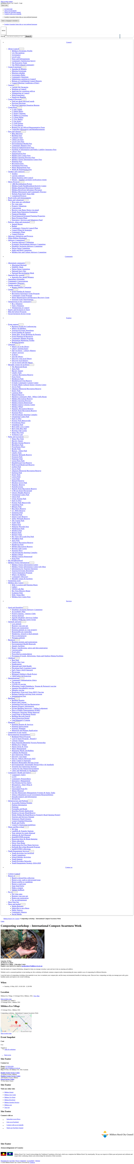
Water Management (19, 749)
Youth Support (17, 859)
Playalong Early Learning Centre (24, 668)
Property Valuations (19, 206)
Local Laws (16, 57)
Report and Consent (19, 702)
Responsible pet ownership (22, 632)
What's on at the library (20, 347)
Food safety (16, 652)
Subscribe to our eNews (20, 908)
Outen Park (16, 497)
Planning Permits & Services (22, 724)
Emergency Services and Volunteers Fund (27, 220)
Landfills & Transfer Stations (23, 831)
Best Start (15, 660)
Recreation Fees (18, 163)
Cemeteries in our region (17, 732)
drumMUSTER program (21, 837)
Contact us (68, 867)
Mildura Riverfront (9, 1100)
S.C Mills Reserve (18, 511)
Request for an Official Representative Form (28, 127)
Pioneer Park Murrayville (21, 421)
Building (11, 698)
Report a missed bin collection (23, 878)
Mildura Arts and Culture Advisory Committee (29, 252)
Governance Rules (18, 75)
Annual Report (17, 224)
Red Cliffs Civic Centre (20, 427)
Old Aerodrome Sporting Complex (24, 415)
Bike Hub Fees (17, 134)
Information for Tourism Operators (25, 569)
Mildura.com (8, 1105)
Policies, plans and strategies (19, 222)
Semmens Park (17, 513)
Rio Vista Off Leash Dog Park (23, 537)
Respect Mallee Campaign (21, 287)
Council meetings (14, 67)
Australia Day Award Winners (23, 277)
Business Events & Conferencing (24, 326)
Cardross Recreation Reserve (22, 375)
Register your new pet (20, 626)
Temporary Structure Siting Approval (25, 712)
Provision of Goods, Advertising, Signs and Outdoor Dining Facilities (37, 656)
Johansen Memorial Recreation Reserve (26, 389)
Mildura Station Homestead (22, 403)
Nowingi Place (17, 413)
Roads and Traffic (18, 823)
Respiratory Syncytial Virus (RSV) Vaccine (28, 692)
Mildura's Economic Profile (22, 51)
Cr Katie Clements (19, 113)
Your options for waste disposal (23, 833)
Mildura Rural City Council (11, 918)
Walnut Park (16, 525)
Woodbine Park (17, 539)
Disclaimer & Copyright (8, 1161)
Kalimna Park (17, 473)
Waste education (18, 841)
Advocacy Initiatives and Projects (20, 236)
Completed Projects (19, 196)
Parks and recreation (15, 437)
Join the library (17, 357)
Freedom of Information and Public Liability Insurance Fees (34, 150)
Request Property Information (23, 706)
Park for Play (17, 419)
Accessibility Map (18, 612)
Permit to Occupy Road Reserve (23, 813)
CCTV (14, 777)
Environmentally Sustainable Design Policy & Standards (33, 765)
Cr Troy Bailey (17, 119)
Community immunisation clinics (24, 680)
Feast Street (16, 377)
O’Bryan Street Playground (22, 491)
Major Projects (13, 182)
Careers (11, 85)
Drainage (15, 807)
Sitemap (37, 1161)
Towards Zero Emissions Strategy (24, 767)
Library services (18, 353)
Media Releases (17, 906)
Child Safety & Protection (21, 676)
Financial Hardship (19, 214)
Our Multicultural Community (23, 65)
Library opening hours (20, 349)
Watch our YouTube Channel (15, 1128)
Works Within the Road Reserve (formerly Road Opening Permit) (36, 815)
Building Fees (17, 136)
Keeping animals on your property (24, 630)
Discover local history (20, 361)
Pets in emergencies (19, 636)
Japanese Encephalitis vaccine (23, 688)
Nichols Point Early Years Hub (23, 194)
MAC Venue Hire (18, 595)
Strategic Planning (18, 728)
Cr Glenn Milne (17, 117)
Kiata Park (16, 559)
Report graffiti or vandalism (22, 882)
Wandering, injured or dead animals (25, 634)
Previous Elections (19, 103)
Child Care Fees (18, 140)
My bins (15, 829)
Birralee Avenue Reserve (21, 443)
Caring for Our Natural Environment (25, 769)
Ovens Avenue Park (19, 499)
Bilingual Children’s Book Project (24, 674)
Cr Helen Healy (17, 111)
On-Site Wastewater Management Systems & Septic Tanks (33, 793)
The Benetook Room (19, 367)
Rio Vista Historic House (21, 591)
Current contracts (18, 176)
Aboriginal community (16, 263)
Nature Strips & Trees (20, 747)
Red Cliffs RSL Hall (19, 429)
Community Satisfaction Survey (24, 61)
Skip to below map (6, 999)
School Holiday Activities (21, 857)
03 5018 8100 (9, 1066)
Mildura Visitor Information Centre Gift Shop (29, 567)
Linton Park (16, 477)
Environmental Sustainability (19, 735)
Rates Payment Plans (19, 218)
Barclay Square (17, 371)
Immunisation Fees (19, 154)
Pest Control (16, 787)
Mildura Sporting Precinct (21, 401)
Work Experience (18, 95)
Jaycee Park (16, 387)
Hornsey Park (17, 535)
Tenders (15, 174)
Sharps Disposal (18, 791)
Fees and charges (14, 131)
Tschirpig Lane (17, 435)
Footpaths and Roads (19, 809)
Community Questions (20, 77)
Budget (14, 226)
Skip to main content (7, 1)
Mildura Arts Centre (15, 583)
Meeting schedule (18, 73)
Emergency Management (21, 781)
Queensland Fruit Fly (19, 789)
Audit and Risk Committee (22, 250)
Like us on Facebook (13, 1122)
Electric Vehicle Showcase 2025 (23, 759)
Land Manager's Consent (21, 720)
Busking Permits (18, 342)
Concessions (16, 208)
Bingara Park (16, 533)
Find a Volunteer (18, 306)
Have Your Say (13, 902)
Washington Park (18, 529)
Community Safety (19, 775)
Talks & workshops (10, 1049)
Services (69, 601)
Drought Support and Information (24, 797)
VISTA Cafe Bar (18, 589)
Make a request (17, 888)
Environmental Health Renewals (24, 644)
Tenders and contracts (16, 172)
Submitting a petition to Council (24, 79)
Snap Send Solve (18, 886)
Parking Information (19, 805)
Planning (11, 722)
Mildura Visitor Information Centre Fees (27, 159)
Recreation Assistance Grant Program (26, 293)
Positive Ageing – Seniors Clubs (24, 614)
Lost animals (16, 624)
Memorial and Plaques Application (25, 730)
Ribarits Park (17, 507)
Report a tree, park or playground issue (26, 880)
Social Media (17, 914)
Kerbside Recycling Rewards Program (26, 847)
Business (11, 640)
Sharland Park (17, 515)
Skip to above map (6, 1033)
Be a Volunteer (17, 304)
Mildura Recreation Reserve (22, 399)
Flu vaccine (16, 682)
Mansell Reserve (18, 395)
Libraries (11, 344)
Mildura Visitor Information (18, 563)
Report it (11, 876)
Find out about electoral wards (23, 101)
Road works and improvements (19, 198)
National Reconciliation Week (23, 273)
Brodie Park (16, 449)
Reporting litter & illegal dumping (24, 839)
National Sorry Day (19, 271)
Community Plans (18, 232)
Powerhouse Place (18, 423)
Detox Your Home (18, 843)
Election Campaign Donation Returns (25, 105)
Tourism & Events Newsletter (23, 330)
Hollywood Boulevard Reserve (23, 465)
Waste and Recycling (16, 827)
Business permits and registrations (24, 642)
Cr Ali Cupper (17, 109)
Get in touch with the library (22, 363)
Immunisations (13, 678)
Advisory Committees (16, 240)
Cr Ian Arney (16, 121)
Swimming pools (14, 581)
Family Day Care (18, 662)
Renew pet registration (20, 628)
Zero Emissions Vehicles (21, 755)
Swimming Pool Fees (20, 165)
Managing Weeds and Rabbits (23, 751)
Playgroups (16, 672)
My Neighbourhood (15, 560)
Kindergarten (17, 664)
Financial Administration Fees (23, 148)
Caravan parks (17, 650)
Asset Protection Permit (20, 718)
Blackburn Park (17, 445)
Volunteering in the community (19, 302)
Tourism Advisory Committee (23, 242)
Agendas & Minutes (19, 69)
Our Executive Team (19, 63)
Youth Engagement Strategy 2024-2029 (26, 863)
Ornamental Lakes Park (20, 417)
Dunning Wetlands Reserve (22, 455)
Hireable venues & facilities (18, 365)
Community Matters (19, 912)
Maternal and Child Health (22, 666)
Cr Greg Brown (17, 125)
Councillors (12, 107)
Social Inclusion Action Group (19, 314)
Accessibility (30, 1161)
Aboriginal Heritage (19, 265)
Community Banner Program (22, 338)
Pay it (10, 892)
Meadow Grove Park (19, 483)
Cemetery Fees (17, 138)
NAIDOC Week (17, 267)
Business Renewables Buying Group (25, 763)
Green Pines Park (18, 461)
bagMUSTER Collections (21, 849)
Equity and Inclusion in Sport (19, 310)
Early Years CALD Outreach (22, 670)
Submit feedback (18, 890)
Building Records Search (21, 716)
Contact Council (14, 874)
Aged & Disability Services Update (25, 618)
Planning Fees (17, 161)
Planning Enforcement (20, 726)
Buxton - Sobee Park (19, 451)
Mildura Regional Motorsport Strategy (26, 188)
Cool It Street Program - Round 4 (24, 739)
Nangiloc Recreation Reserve (22, 409)
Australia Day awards (16, 275)
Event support (13, 324)
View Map (36, 996)
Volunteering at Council (20, 93)
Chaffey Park (17, 373)
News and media (14, 904)
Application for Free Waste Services (25, 845)
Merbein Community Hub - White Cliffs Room (29, 397)
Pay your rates (17, 204)
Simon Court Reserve (20, 517)
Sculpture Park (17, 593)
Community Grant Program (22, 295)
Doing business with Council (22, 178)
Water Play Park (18, 433)
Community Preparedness (21, 779)
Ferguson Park (17, 457)
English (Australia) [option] (20, 24)
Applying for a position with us (23, 91)
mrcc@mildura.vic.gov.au (12, 1068)
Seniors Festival (18, 616)
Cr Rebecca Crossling (20, 115)
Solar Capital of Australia (21, 761)
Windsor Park (17, 531)
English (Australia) (20, 17)
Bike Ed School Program (17, 312)
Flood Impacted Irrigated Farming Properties (28, 216)
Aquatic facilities (18, 646)
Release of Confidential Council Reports (27, 81)
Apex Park (16, 369)
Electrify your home (19, 757)
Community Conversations (18, 281)
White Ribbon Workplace (17, 238)
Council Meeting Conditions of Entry (25, 83)
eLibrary (15, 355)
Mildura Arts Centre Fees (21, 156)
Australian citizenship (16, 279)
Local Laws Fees (18, 142)
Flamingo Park (17, 459)
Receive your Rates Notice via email (25, 210)
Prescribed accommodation (22, 654)
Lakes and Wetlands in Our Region (24, 771)
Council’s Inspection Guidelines (24, 825)
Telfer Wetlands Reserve (21, 519)
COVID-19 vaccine (19, 684)
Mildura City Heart (9, 1097)
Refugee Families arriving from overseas (27, 694)
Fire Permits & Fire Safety (22, 783)
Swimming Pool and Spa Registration (26, 704)
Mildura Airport (8, 1092)
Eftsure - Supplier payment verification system (29, 180)
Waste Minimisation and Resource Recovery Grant (30, 297)
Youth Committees (19, 855)
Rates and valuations (15, 200)
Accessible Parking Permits (22, 803)
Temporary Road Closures (21, 819)
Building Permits (18, 700)
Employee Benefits (19, 97)
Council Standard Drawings (22, 821)
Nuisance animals (18, 638)
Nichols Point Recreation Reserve (24, 411)
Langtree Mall (17, 393)
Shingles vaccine (18, 690)
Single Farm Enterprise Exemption (25, 212)
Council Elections (14, 99)
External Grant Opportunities (22, 299)
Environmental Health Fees (22, 144)
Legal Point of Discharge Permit (24, 714)
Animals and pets (14, 622)
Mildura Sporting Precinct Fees (23, 157)
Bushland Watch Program (21, 737)
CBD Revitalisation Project (22, 184)
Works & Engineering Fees (22, 169)
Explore (68, 318)
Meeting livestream (19, 71)
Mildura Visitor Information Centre (25, 565)
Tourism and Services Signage (23, 817)
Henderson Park (18, 379)
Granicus (32, 1162)
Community (69, 256)
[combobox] (10, 20)
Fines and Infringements (21, 59)
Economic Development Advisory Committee (29, 244)
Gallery (14, 587)
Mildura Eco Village (19, 745)
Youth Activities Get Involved (23, 853)
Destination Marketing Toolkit (23, 340)
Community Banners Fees (21, 146)
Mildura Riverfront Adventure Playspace (27, 190)
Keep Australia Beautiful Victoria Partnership (29, 743)
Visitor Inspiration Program (22, 573)
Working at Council (19, 89)
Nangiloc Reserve (18, 485)
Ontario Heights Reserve (21, 493)
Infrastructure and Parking (18, 801)
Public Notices (17, 910)
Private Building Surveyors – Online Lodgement (30, 708)
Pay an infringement (19, 900)
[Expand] (7, 47)
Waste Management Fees (21, 167)
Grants (10, 289)
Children (11, 658)
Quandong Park (17, 425)
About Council (13, 49)
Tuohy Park (16, 523)
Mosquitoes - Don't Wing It (22, 785)
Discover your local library (22, 359)
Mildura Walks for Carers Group (24, 620)
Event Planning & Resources (22, 336)
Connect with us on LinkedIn (15, 1125)
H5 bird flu (16, 799)
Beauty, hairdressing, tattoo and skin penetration (30, 648)
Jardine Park (16, 467)
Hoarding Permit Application (22, 811)
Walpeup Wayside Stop (20, 527)
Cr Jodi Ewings (17, 123)
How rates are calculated (21, 202)
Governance (16, 55)
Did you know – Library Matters (24, 351)
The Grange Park (18, 521)
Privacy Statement (21, 1161)
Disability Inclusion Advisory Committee (27, 246)
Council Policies (18, 234)
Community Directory (16, 283)
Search (3, 36)
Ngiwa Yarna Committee (21, 248)
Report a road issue (19, 884)
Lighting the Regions (19, 753)
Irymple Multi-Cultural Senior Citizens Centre (29, 385)
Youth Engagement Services (18, 851)
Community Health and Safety (19, 773)
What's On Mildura (19, 328)
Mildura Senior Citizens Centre (23, 405)
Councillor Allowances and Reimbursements (28, 129)
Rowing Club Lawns (19, 431)
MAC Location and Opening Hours (25, 585)
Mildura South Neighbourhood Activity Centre (29, 186)
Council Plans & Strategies (22, 230)
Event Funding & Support (21, 291)
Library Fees (16, 152)
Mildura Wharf (17, 407)
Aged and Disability (15, 607)
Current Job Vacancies (20, 87)
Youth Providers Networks (21, 861)
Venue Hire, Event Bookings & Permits (26, 334)
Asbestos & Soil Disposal (21, 835)
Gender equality (14, 285)
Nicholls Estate (17, 487)
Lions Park (16, 479)
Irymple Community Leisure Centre (25, 383)
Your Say (7, 1107)
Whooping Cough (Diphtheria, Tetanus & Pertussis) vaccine (34, 686)
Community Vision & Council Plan (25, 228)
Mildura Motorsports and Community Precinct (29, 192)
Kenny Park (16, 391)
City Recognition (18, 53)
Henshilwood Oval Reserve (22, 381)
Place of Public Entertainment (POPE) (26, 710)
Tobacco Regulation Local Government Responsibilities (32, 795)
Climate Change (18, 741)
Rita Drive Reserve (19, 509)
